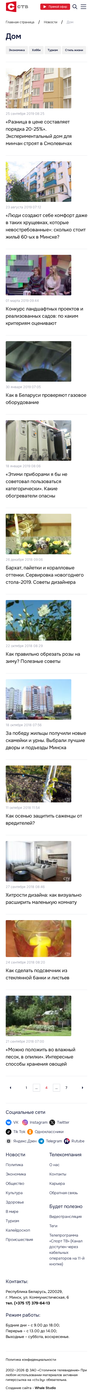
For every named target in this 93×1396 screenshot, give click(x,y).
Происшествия (19, 1239)
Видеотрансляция (65, 1216)
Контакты (57, 1174)
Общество (15, 1183)
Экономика (16, 1174)
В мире (12, 1211)
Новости (50, 22)
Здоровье (15, 1202)
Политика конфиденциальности (31, 1359)
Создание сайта (18, 1388)
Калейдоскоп (18, 1230)
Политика (14, 1164)
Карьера (57, 1183)
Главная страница (20, 22)
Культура (14, 1192)
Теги (53, 1225)
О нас (54, 1164)
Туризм (12, 1220)
